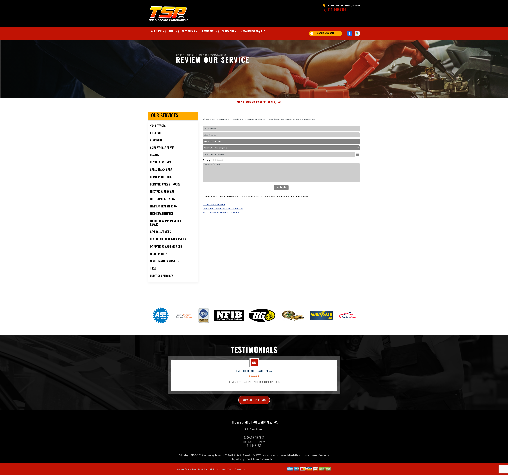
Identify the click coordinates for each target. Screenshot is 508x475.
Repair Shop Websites (200, 469)
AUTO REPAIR (188, 31)
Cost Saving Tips (214, 204)
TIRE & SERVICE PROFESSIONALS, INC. (259, 102)
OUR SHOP (156, 31)
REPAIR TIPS (208, 31)
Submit (281, 187)
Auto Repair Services (254, 429)
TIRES (171, 31)
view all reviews (254, 399)
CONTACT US (228, 31)
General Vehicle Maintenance (223, 208)
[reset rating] (211, 159)
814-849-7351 (337, 9)
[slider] (218, 160)
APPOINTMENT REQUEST (253, 31)
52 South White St (198, 54)
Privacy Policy (240, 469)
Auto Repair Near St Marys (221, 212)
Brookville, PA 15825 (217, 54)
